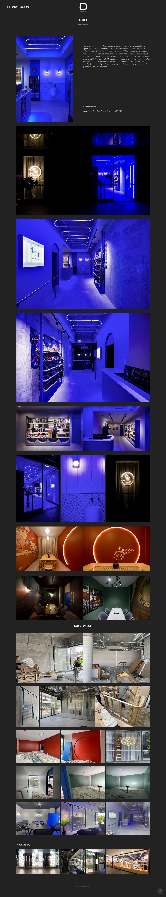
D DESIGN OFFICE (24, 7)
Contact (14, 7)
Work (8, 7)
